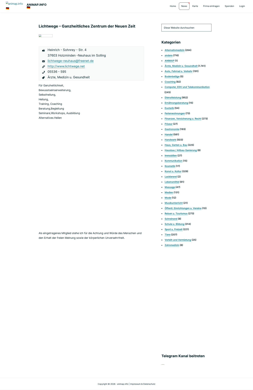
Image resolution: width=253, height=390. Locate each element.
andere (168, 55)
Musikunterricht (174, 202)
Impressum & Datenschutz (142, 384)
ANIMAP (169, 60)
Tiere (167, 234)
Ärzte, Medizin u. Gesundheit (181, 65)
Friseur (168, 123)
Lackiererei (171, 176)
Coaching (170, 81)
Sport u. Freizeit (173, 229)
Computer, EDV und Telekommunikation (187, 86)
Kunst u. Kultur (173, 171)
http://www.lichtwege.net (66, 66)
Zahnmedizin (172, 245)
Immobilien (171, 155)
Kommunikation (173, 160)
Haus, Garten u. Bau (176, 144)
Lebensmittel (172, 181)
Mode (168, 197)
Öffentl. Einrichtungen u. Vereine (183, 208)
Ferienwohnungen (175, 113)
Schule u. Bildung (174, 224)
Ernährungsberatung (176, 102)
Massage (170, 187)
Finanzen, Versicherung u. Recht (183, 118)
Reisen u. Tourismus (176, 213)
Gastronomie (172, 129)
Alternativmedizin (174, 50)
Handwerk (170, 139)
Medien (169, 192)
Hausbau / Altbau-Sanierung (181, 150)
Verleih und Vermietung (178, 239)
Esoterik (169, 108)
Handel (169, 134)
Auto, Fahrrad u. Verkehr (178, 71)
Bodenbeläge (172, 76)
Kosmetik (170, 166)
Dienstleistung (173, 97)
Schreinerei (171, 218)
